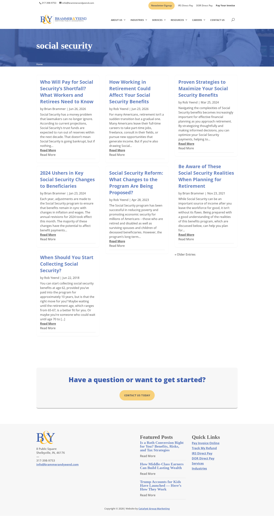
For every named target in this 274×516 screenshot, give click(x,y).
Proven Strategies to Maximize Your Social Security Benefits (203, 88)
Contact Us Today (137, 395)
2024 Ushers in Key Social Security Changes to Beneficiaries (67, 179)
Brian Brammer (55, 109)
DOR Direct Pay (204, 5)
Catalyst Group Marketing (154, 508)
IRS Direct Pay (185, 5)
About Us (116, 20)
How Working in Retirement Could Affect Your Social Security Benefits (130, 92)
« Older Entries (185, 254)
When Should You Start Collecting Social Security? (66, 263)
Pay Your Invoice (225, 5)
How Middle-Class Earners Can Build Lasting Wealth (162, 466)
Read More (48, 155)
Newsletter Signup (161, 5)
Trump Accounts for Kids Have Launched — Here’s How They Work (160, 485)
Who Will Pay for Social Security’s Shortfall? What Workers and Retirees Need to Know (66, 92)
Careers (197, 20)
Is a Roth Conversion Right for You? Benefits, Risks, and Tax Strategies (162, 446)
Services (157, 20)
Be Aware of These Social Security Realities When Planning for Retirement (206, 176)
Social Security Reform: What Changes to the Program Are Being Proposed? (136, 183)
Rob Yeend (51, 278)
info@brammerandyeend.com (57, 464)
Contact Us (217, 20)
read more (48, 150)
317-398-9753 (49, 2)
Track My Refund (204, 448)
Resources (177, 20)
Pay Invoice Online (205, 443)
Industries (137, 20)
